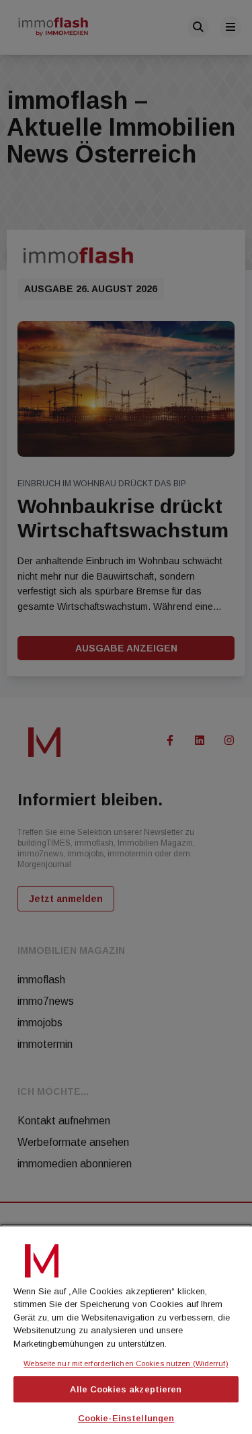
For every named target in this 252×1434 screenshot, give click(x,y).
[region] (126, 1329)
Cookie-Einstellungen (126, 1418)
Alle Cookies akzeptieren (125, 1389)
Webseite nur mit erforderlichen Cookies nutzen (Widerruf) (126, 1363)
